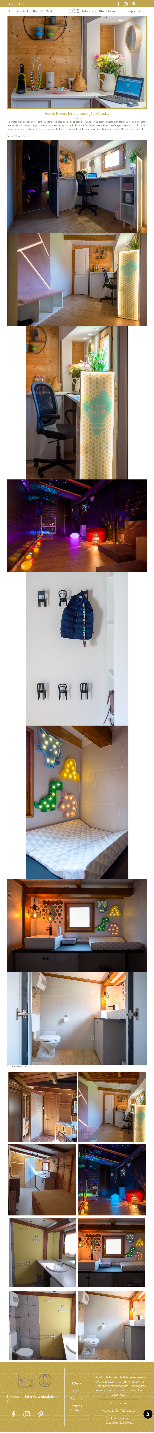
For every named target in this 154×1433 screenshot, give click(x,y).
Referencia (88, 11)
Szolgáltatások (19, 11)
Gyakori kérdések (52, 12)
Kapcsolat (134, 11)
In (134, 4)
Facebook (118, 4)
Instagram (126, 4)
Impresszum (118, 1403)
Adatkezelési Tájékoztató (118, 1411)
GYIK (76, 1391)
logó (74, 12)
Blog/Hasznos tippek (108, 12)
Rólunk (38, 11)
